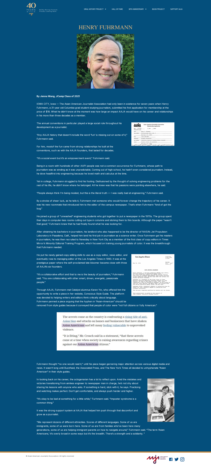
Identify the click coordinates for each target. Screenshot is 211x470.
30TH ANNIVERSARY (136, 9)
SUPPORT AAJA (176, 9)
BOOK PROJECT (158, 9)
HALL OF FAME (117, 9)
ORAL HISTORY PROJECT (93, 9)
